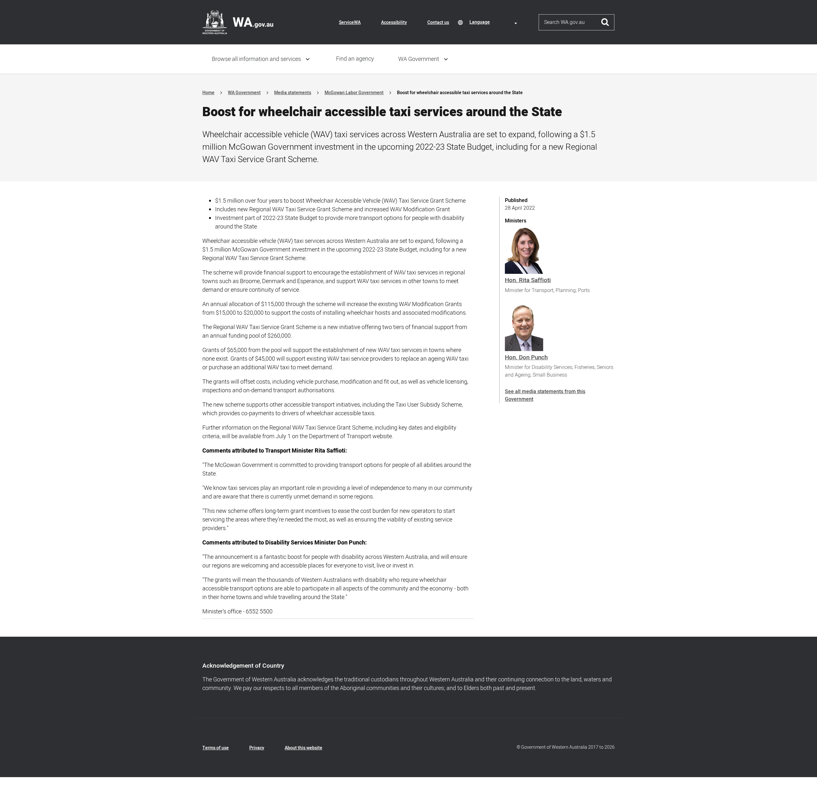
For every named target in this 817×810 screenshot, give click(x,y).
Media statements (292, 92)
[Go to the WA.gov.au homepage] (237, 22)
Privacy (256, 748)
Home (208, 92)
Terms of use (215, 748)
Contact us (438, 22)
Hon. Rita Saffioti (528, 280)
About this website (303, 748)
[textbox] (494, 22)
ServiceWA (350, 22)
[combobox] (494, 22)
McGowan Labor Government (354, 92)
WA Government (418, 59)
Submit (605, 22)
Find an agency (355, 59)
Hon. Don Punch (526, 357)
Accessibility (394, 22)
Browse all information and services (256, 59)
